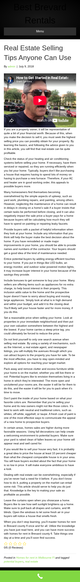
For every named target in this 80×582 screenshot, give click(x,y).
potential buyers (13, 561)
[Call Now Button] (40, 576)
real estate (31, 561)
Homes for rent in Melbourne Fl (35, 557)
